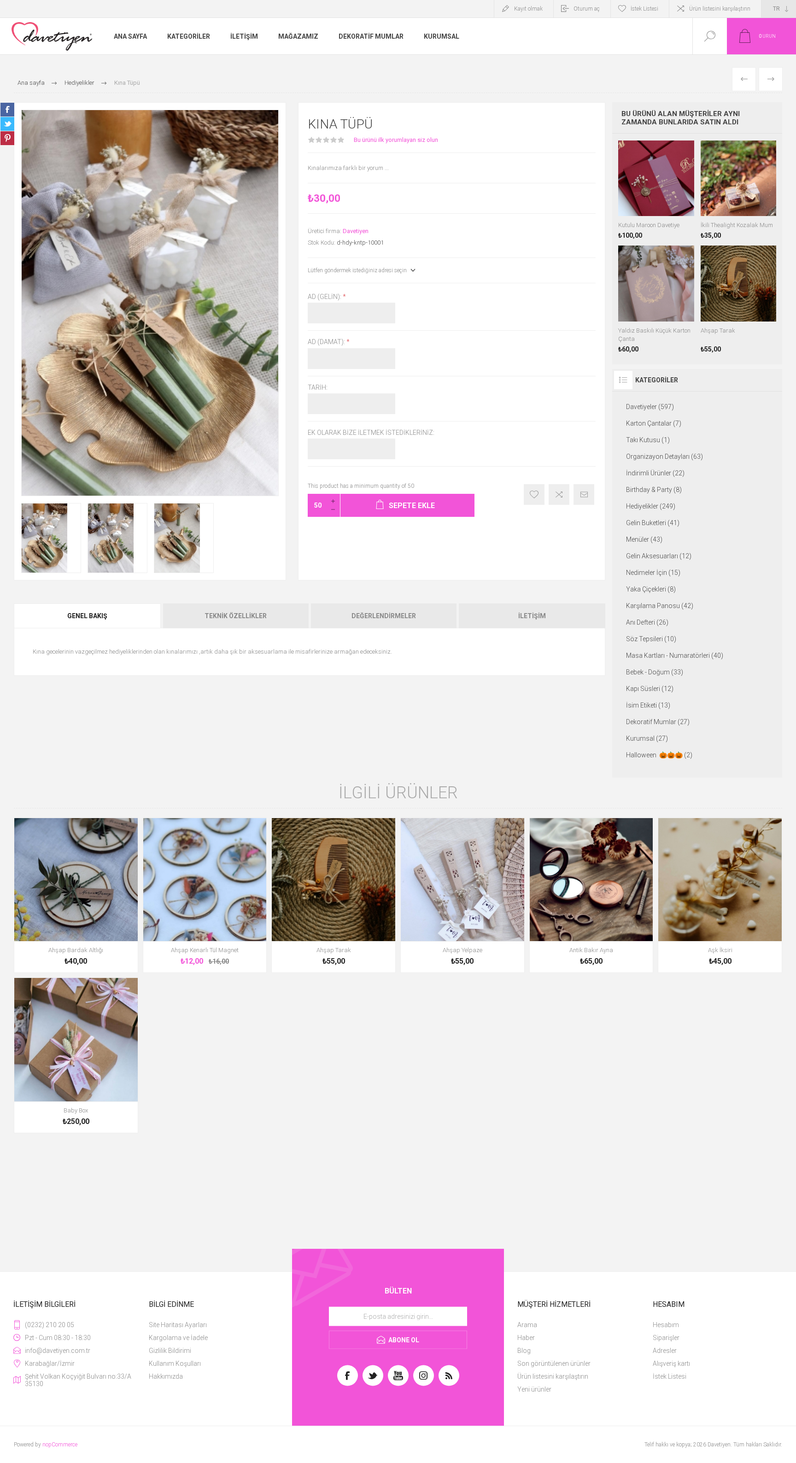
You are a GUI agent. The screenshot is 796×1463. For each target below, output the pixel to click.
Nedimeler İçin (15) (653, 572)
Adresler (665, 1350)
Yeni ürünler (534, 1389)
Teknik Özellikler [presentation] (236, 616)
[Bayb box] (76, 1055)
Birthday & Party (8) (654, 489)
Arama (527, 1324)
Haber (526, 1337)
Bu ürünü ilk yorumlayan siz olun (396, 139)
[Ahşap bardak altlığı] (76, 895)
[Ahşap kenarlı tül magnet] (205, 895)
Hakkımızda (166, 1376)
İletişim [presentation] (532, 616)
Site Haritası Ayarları (178, 1324)
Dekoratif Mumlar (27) (658, 722)
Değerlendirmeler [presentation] (383, 616)
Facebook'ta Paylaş (7, 110)
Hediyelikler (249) (650, 506)
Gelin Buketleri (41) (652, 523)
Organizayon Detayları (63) (664, 456)
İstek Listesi (669, 1376)
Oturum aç (587, 9)
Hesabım (666, 1324)
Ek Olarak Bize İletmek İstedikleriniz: (371, 432)
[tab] (88, 615)
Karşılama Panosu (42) (659, 605)
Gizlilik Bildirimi (170, 1350)
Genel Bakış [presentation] (87, 616)
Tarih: (318, 387)
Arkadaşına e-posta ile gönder (584, 494)
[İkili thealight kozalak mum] (738, 189)
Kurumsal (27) (647, 738)
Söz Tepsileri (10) (651, 639)
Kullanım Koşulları (175, 1363)
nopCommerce (59, 1444)
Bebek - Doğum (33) (654, 672)
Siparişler (666, 1337)
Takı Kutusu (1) (648, 440)
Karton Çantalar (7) (653, 423)
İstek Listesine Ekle (534, 494)
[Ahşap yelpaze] (462, 895)
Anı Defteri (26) (647, 622)
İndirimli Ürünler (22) (655, 473)
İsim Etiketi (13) (648, 705)
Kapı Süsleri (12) (649, 688)
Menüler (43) (644, 539)
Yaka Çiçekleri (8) (651, 589)
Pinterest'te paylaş (7, 138)
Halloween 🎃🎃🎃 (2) (659, 755)
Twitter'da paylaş (7, 124)
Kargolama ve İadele (178, 1337)
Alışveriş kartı (671, 1363)
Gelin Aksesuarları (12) (658, 556)
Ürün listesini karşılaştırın (719, 9)
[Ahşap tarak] (738, 299)
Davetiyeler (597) (650, 406)
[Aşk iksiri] (720, 895)
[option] (51, 538)
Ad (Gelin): (325, 296)
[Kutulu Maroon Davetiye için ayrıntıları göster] (656, 189)
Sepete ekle (65, 948)
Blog (524, 1350)
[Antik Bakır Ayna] (591, 895)
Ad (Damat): (327, 342)
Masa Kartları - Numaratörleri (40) (674, 655)
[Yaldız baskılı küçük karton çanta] (656, 299)
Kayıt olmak (528, 9)
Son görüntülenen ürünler (554, 1363)
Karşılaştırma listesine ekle (559, 494)
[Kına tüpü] (51, 538)
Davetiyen (356, 231)
